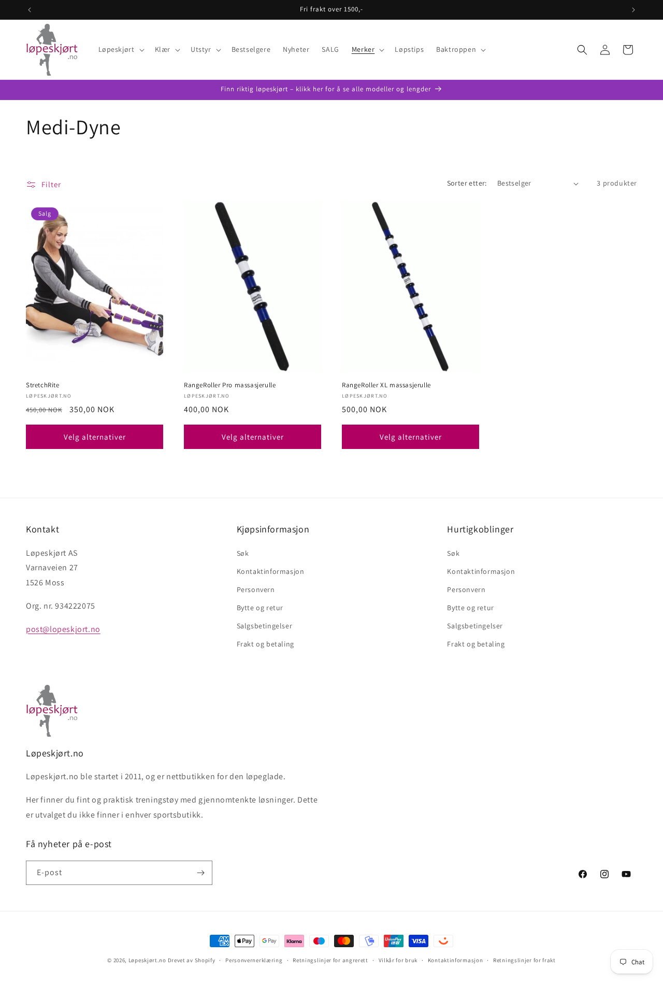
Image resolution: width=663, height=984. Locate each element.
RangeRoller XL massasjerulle (386, 385)
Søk (243, 553)
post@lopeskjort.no (63, 629)
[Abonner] (200, 873)
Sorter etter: (467, 183)
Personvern (256, 589)
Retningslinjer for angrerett (330, 960)
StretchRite (43, 385)
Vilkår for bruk (398, 960)
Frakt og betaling (265, 644)
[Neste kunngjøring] (633, 10)
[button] (120, 49)
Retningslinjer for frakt (524, 960)
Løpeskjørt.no (147, 960)
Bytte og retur (260, 607)
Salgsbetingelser (265, 625)
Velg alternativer (95, 437)
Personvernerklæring (253, 960)
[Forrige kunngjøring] (29, 10)
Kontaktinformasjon (271, 571)
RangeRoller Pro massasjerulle (230, 385)
